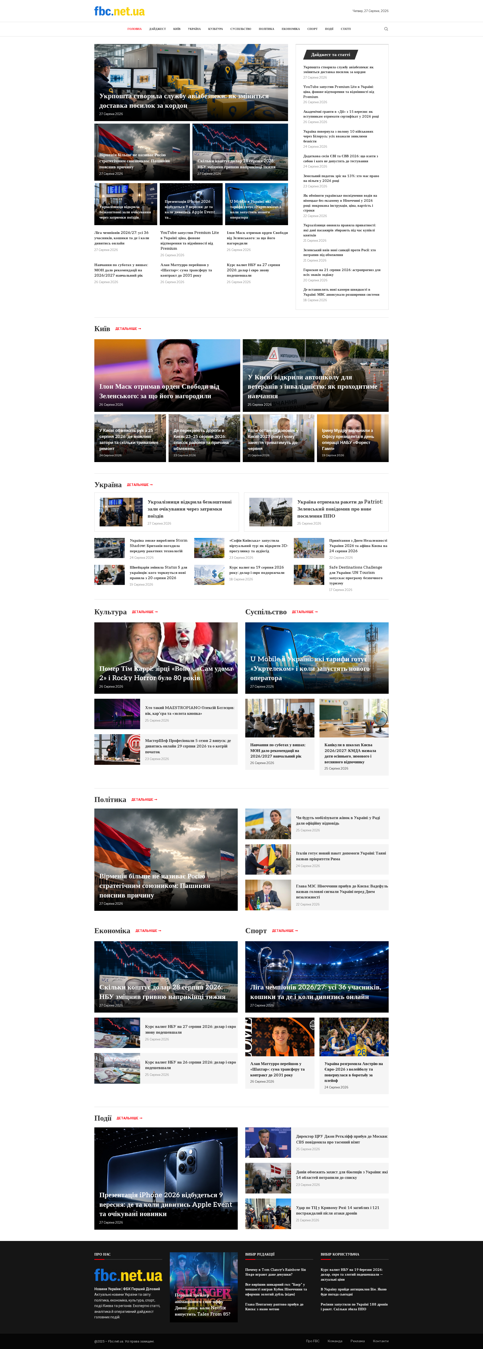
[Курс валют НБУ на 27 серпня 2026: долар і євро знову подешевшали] (117, 1033)
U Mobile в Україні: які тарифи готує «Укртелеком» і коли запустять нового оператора (310, 668)
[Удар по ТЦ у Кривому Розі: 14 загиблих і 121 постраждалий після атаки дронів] (268, 1213)
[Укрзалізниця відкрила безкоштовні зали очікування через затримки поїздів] (121, 512)
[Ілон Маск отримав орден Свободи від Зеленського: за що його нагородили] (167, 375)
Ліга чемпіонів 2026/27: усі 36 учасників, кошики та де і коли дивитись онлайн (121, 237)
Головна (135, 29)
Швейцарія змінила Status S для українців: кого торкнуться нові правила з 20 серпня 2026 (158, 572)
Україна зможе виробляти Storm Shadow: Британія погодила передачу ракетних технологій (158, 545)
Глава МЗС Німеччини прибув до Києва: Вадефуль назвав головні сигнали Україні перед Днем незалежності (342, 892)
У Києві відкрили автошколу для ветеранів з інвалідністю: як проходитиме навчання (312, 387)
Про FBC (312, 1341)
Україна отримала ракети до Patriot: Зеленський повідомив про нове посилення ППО (340, 509)
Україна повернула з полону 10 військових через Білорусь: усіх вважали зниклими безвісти (338, 136)
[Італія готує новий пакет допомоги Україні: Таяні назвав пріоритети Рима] (268, 859)
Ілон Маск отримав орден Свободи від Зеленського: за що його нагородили (257, 237)
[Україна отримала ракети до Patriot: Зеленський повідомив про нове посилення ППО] (270, 512)
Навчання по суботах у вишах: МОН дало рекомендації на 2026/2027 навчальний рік (121, 270)
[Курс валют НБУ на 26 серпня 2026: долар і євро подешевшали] (117, 1068)
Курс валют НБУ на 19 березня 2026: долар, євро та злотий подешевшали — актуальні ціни (352, 1275)
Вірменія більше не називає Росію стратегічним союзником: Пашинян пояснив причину (134, 161)
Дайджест (157, 29)
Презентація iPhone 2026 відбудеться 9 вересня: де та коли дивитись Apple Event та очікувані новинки (165, 1204)
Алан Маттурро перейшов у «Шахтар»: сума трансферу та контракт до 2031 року (186, 270)
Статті (346, 29)
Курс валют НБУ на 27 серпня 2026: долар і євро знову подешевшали (253, 270)
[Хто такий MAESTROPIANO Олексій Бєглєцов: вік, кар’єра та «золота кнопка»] (117, 714)
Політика (266, 29)
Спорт (312, 29)
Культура (215, 29)
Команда (335, 1341)
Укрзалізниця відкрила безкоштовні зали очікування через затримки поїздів (125, 212)
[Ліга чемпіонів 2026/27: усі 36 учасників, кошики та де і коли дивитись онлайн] (317, 977)
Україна (194, 29)
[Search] (386, 29)
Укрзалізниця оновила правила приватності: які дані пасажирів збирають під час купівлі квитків (339, 230)
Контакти (381, 1341)
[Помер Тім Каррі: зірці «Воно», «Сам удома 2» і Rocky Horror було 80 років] (166, 658)
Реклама (358, 1341)
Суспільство (240, 29)
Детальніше (126, 329)
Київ (176, 29)
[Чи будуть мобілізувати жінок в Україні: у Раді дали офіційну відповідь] (268, 824)
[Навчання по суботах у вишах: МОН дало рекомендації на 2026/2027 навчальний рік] (279, 734)
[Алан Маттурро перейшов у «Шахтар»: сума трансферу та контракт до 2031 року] (279, 1053)
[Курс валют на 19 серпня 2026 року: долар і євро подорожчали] (209, 575)
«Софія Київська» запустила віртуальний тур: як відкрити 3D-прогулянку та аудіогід (258, 545)
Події (329, 29)
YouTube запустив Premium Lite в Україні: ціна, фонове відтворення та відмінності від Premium (338, 92)
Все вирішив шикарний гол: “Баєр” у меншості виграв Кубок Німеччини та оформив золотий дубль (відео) (276, 1289)
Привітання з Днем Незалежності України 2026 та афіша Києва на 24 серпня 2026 (358, 545)
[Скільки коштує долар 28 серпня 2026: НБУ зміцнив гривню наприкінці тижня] (240, 152)
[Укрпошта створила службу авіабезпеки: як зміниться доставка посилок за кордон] (191, 82)
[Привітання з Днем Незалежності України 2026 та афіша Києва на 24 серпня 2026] (309, 548)
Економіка (291, 29)
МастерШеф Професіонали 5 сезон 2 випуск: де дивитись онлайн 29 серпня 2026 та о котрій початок (188, 746)
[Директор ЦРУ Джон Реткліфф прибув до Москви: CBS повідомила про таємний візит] (268, 1142)
